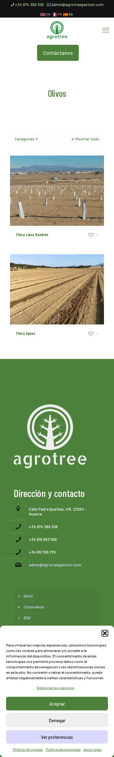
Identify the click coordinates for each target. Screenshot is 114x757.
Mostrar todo (86, 139)
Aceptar (57, 703)
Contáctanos (58, 53)
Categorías (24, 139)
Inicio (28, 596)
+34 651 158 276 (42, 552)
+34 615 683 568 (43, 539)
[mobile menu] (106, 30)
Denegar (57, 720)
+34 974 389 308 (29, 4)
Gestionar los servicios (55, 688)
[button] (105, 633)
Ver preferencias (57, 737)
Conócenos (34, 606)
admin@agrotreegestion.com (77, 4)
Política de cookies (28, 749)
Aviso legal (93, 749)
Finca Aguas (25, 333)
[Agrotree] (57, 30)
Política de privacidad (63, 749)
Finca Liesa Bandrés (32, 234)
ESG (27, 617)
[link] (50, 436)
